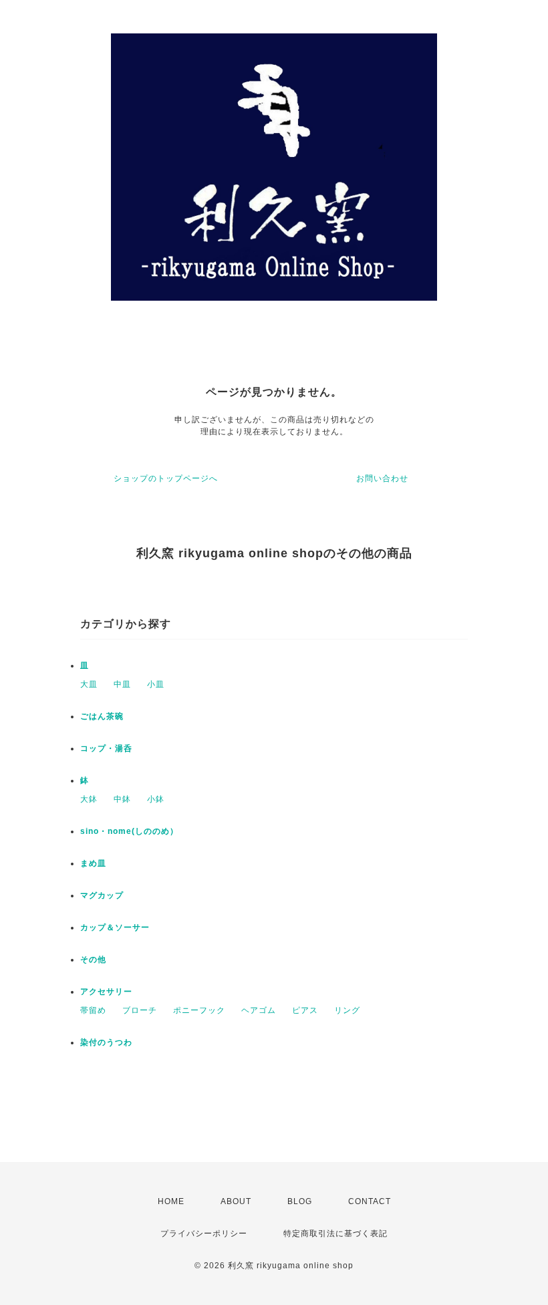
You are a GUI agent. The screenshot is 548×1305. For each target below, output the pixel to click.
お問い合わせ (382, 478)
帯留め (93, 1010)
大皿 (89, 684)
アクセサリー (106, 991)
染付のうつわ (106, 1042)
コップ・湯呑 (106, 748)
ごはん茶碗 (102, 716)
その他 (93, 959)
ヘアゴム (258, 1010)
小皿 (155, 684)
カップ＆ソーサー (115, 927)
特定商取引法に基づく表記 (335, 1233)
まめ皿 (93, 863)
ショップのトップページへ (166, 478)
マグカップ (102, 895)
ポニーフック (199, 1010)
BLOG (299, 1201)
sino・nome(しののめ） (129, 831)
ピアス (305, 1010)
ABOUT (236, 1201)
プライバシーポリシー (203, 1233)
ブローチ (139, 1010)
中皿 (122, 684)
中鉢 (122, 799)
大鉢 (89, 799)
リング (347, 1010)
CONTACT (369, 1201)
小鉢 (155, 799)
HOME (171, 1201)
